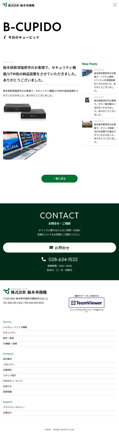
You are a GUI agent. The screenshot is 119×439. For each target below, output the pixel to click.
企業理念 (7, 369)
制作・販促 (8, 337)
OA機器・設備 (10, 343)
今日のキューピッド (13, 380)
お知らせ (7, 386)
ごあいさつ (8, 364)
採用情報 (7, 391)
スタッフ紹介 (9, 375)
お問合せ (7, 412)
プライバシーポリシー (14, 407)
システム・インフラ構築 (15, 327)
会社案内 (7, 358)
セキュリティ (9, 332)
